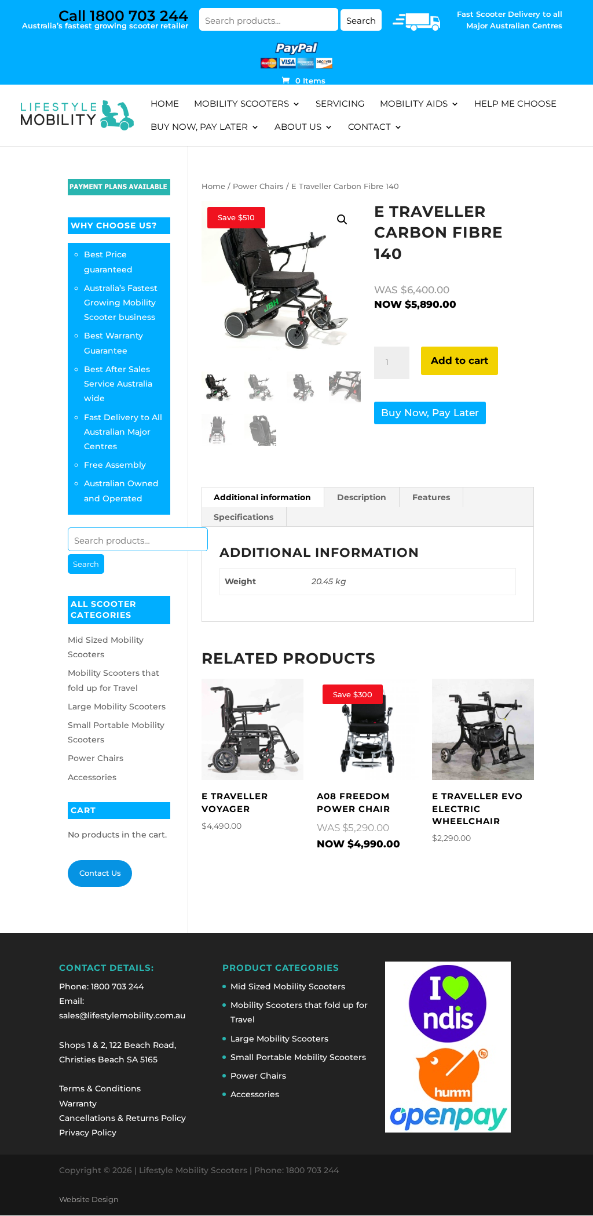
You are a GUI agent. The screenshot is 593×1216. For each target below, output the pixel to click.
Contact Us (100, 873)
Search (361, 20)
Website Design (89, 1199)
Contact (369, 127)
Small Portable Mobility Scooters (298, 1057)
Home (165, 104)
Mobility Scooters (241, 104)
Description (361, 497)
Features (431, 497)
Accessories (92, 777)
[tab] (262, 497)
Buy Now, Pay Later (199, 127)
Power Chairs (258, 186)
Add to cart (459, 360)
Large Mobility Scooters (117, 706)
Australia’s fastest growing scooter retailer (105, 18)
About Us (297, 127)
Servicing (340, 104)
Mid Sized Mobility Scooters (287, 986)
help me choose (515, 104)
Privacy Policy (87, 1132)
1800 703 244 (117, 986)
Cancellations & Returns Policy (122, 1118)
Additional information (262, 497)
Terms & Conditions (100, 1088)
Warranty (78, 1103)
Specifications (243, 517)
